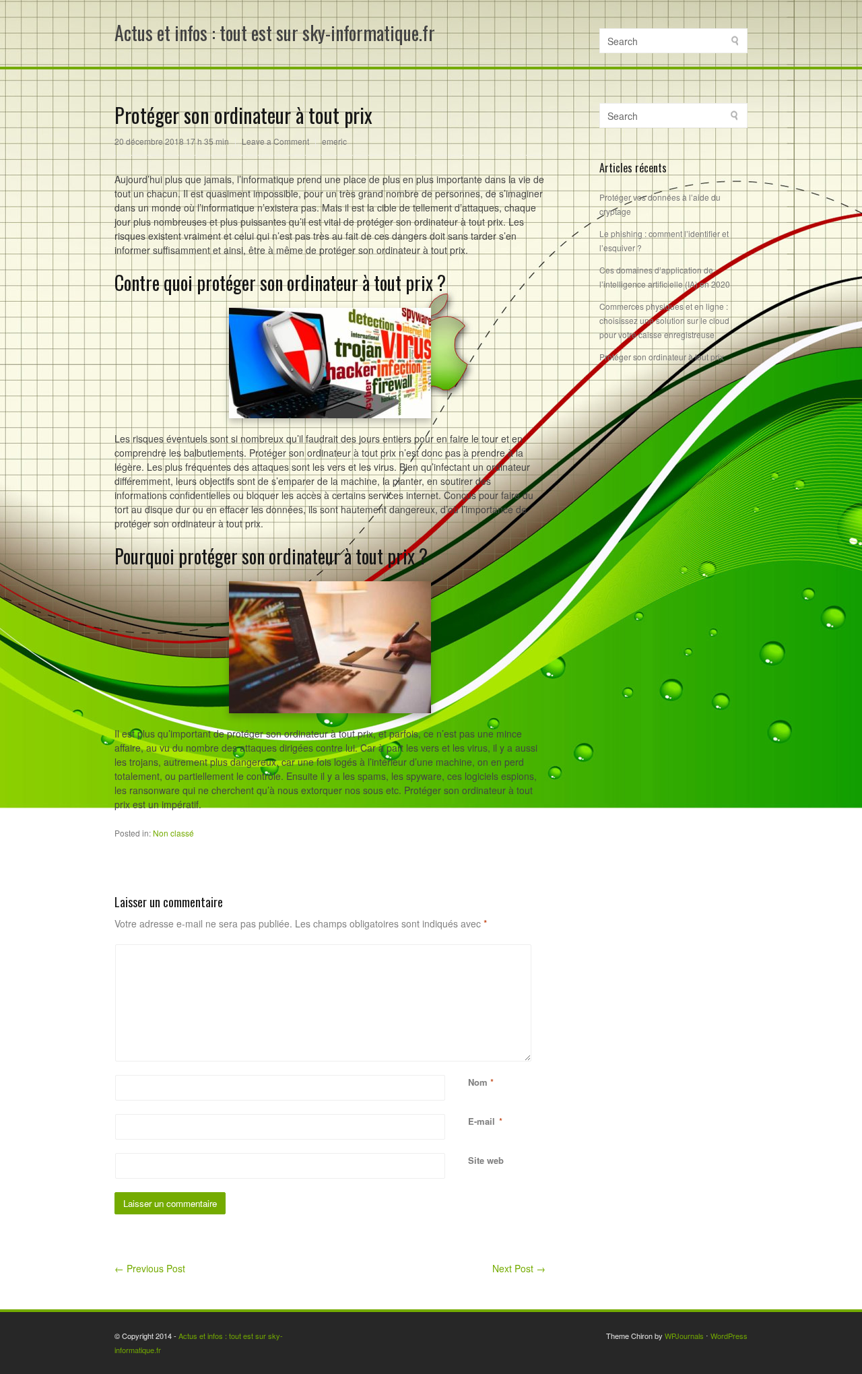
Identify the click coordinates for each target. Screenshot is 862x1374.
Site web (486, 1160)
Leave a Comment (275, 141)
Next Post (518, 1268)
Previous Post (149, 1268)
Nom (478, 1082)
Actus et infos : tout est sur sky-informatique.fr (274, 32)
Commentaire (469, 951)
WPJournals (684, 1335)
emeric (334, 141)
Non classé (173, 833)
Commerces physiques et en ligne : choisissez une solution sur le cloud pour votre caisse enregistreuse (664, 320)
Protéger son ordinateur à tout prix (661, 356)
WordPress (729, 1335)
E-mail (481, 1121)
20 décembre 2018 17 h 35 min (171, 141)
